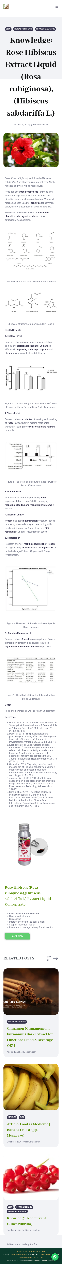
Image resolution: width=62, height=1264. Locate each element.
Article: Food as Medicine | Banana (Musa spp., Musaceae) (28, 1130)
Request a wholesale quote (44, 1261)
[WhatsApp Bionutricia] (55, 1257)
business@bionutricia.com (31, 1257)
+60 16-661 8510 (19, 1254)
